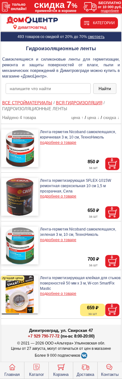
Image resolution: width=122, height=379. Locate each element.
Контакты (110, 374)
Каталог (36, 374)
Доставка (85, 374)
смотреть (96, 37)
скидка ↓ (111, 117)
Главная (12, 374)
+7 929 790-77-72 (43, 336)
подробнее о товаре (58, 142)
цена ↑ (77, 117)
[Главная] (32, 20)
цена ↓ (93, 117)
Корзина (61, 374)
